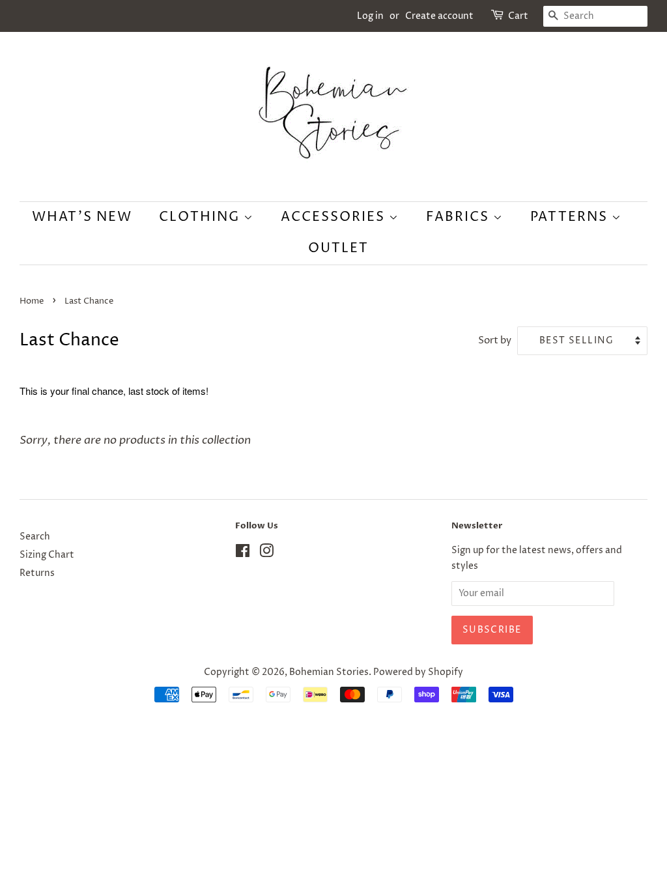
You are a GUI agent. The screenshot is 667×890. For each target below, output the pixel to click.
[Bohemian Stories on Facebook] (242, 553)
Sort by (494, 340)
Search (35, 536)
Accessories (335, 217)
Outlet (338, 248)
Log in (370, 16)
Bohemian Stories (329, 672)
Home (32, 301)
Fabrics (459, 217)
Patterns (571, 217)
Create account (439, 16)
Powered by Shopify (418, 672)
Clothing (201, 217)
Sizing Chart (47, 555)
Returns (37, 573)
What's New (82, 217)
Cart (518, 16)
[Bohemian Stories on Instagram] (266, 553)
